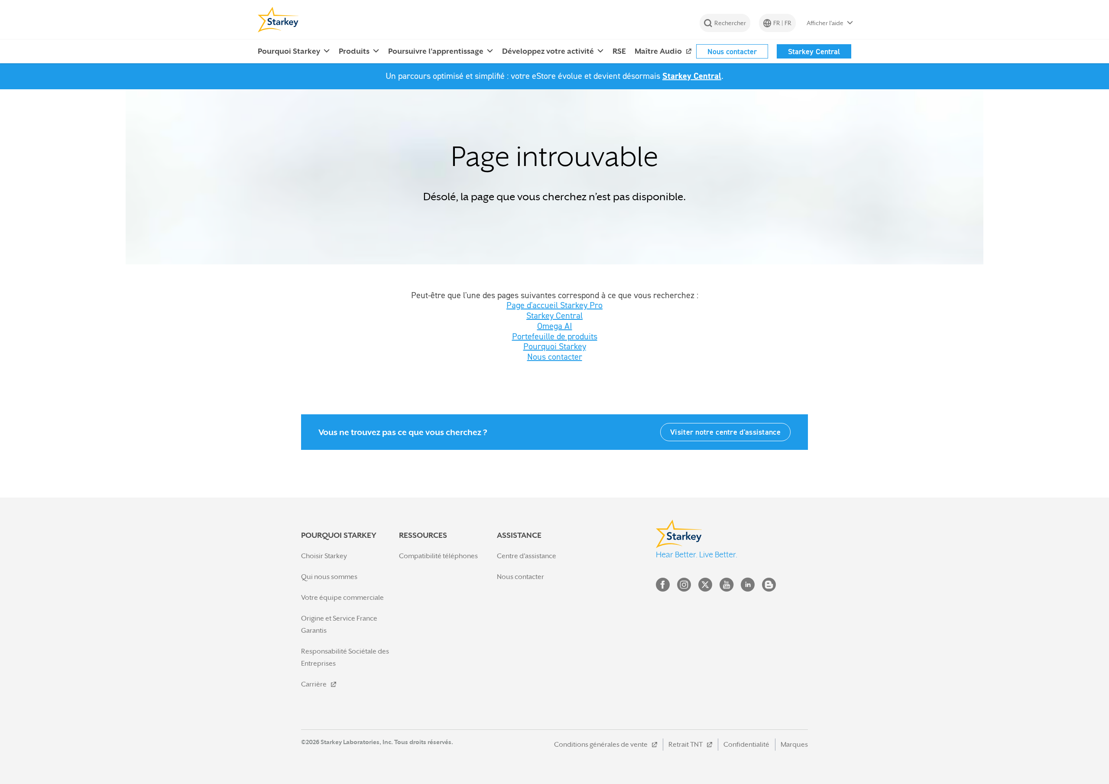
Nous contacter (554, 356)
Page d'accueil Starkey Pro (554, 305)
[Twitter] (705, 586)
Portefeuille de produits (554, 336)
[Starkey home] (278, 20)
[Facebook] (663, 586)
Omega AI (554, 326)
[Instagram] (684, 586)
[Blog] (769, 586)
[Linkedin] (748, 586)
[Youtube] (726, 586)
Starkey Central (691, 75)
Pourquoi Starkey (554, 346)
